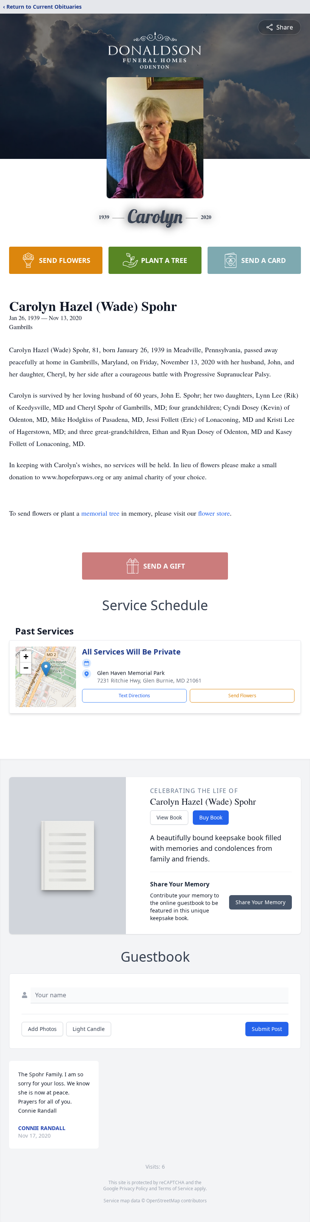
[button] (46, 669)
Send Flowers (242, 695)
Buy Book (210, 817)
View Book (169, 817)
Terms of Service (175, 1188)
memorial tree (100, 513)
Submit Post (267, 1028)
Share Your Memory (260, 902)
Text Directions (134, 695)
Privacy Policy (133, 1188)
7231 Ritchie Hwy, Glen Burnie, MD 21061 (149, 680)
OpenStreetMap (163, 1200)
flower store (214, 513)
